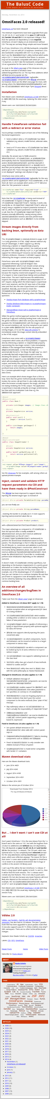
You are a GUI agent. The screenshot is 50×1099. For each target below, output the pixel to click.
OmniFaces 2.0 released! (23, 21)
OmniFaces (20, 940)
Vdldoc (22, 1014)
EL (18, 992)
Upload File (14, 1013)
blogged (38, 86)
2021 (7, 1041)
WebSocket (41, 1015)
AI (18, 984)
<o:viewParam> (19, 198)
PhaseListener (24, 1003)
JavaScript (15, 996)
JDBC (24, 996)
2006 (7, 1094)
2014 (7, 1059)
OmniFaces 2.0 (7, 29)
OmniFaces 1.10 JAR (31, 888)
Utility (30, 1013)
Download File (23, 990)
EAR (42, 990)
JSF (34, 996)
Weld (18, 1016)
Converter (7, 988)
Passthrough (37, 1001)
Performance (11, 1003)
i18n (35, 993)
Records (31, 1005)
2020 (7, 1044)
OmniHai (28, 1001)
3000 (7, 1026)
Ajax (22, 984)
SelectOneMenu (27, 1007)
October (10, 1067)
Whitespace (24, 1016)
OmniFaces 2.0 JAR (31, 97)
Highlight (25, 993)
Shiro (13, 1009)
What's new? (23, 599)
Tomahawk (13, 1011)
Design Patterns (11, 990)
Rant (25, 1005)
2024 (7, 1033)
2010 (7, 1083)
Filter (7, 994)
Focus (12, 993)
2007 (7, 1091)
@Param (33, 80)
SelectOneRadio (38, 1007)
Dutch (37, 990)
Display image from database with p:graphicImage (26, 299)
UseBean (23, 1013)
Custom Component (26, 988)
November (11, 1061)
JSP (6, 998)
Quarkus (20, 1005)
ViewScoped (31, 1015)
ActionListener (11, 984)
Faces (43, 992)
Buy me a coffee (18, 975)
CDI (9, 940)
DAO (35, 988)
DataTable (42, 988)
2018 (7, 1049)
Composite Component (26, 986)
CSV (17, 988)
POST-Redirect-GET (37, 1003)
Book (36, 984)
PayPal (35, 975)
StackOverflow (32, 1009)
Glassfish (18, 994)
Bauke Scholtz (20, 963)
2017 (7, 1051)
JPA (28, 996)
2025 (7, 1031)
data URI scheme (31, 330)
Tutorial (33, 1011)
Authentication (29, 984)
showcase (12, 473)
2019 (7, 1046)
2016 (7, 1054)
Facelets (36, 992)
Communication (12, 986)
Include (8, 996)
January (9, 1072)
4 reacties (38, 936)
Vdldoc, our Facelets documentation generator (21, 921)
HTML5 (31, 993)
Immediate (41, 994)
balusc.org (26, 971)
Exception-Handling (25, 992)
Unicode (41, 1011)
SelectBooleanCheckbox (13, 1007)
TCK (7, 1011)
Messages (30, 999)
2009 (7, 1086)
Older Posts (43, 949)
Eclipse (7, 992)
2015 (7, 1057)
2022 (7, 1038)
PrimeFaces (13, 1005)
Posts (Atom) (17, 954)
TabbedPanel (43, 1009)
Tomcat (22, 1011)
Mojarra (36, 999)
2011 (7, 1081)
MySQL (42, 999)
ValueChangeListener (12, 1015)
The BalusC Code (25, 4)
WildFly (31, 1016)
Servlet (7, 1009)
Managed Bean (18, 998)
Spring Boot (20, 1009)
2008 (7, 1088)
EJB (13, 992)
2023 (7, 1036)
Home (25, 949)
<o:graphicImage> (9, 80)
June (8, 1070)
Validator (36, 1013)
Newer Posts (7, 949)
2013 (7, 1075)
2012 (7, 1078)
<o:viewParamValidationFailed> (15, 77)
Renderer (38, 1005)
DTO (31, 990)
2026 (7, 1028)
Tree (27, 1011)
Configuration (39, 986)
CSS (13, 988)
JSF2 (13, 940)
